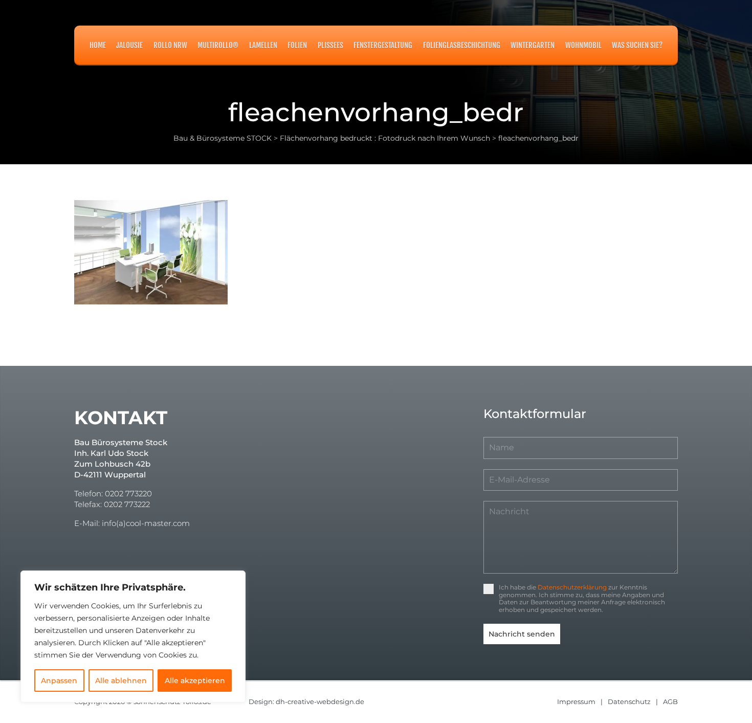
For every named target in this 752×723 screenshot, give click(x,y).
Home (98, 45)
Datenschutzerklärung (572, 587)
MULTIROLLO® (217, 45)
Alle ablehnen (121, 680)
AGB (670, 701)
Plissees (330, 45)
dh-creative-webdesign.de (320, 701)
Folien (297, 45)
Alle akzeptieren (195, 680)
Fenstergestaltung (382, 45)
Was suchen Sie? (637, 45)
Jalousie (129, 45)
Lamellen (263, 45)
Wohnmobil (583, 45)
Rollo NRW (170, 45)
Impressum (576, 701)
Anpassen (59, 680)
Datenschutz (629, 701)
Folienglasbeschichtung (461, 45)
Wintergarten (533, 45)
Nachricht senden (522, 634)
